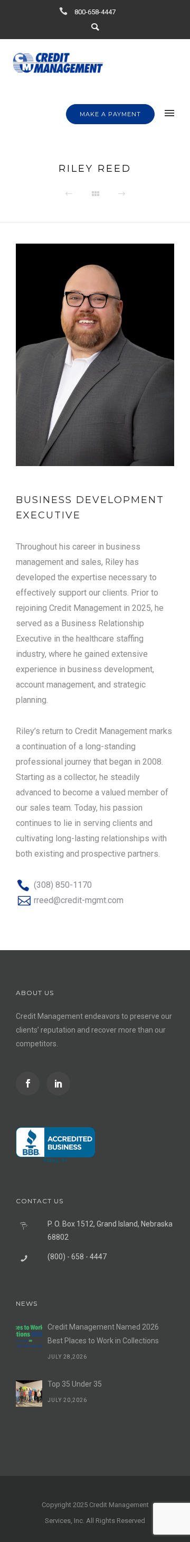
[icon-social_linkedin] (58, 1083)
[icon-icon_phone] (66, 11)
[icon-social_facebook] (30, 1083)
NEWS (26, 1303)
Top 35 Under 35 (75, 1384)
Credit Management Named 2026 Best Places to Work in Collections (103, 1334)
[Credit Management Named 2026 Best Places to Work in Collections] (29, 1336)
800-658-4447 (95, 12)
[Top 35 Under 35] (29, 1393)
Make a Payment (110, 114)
